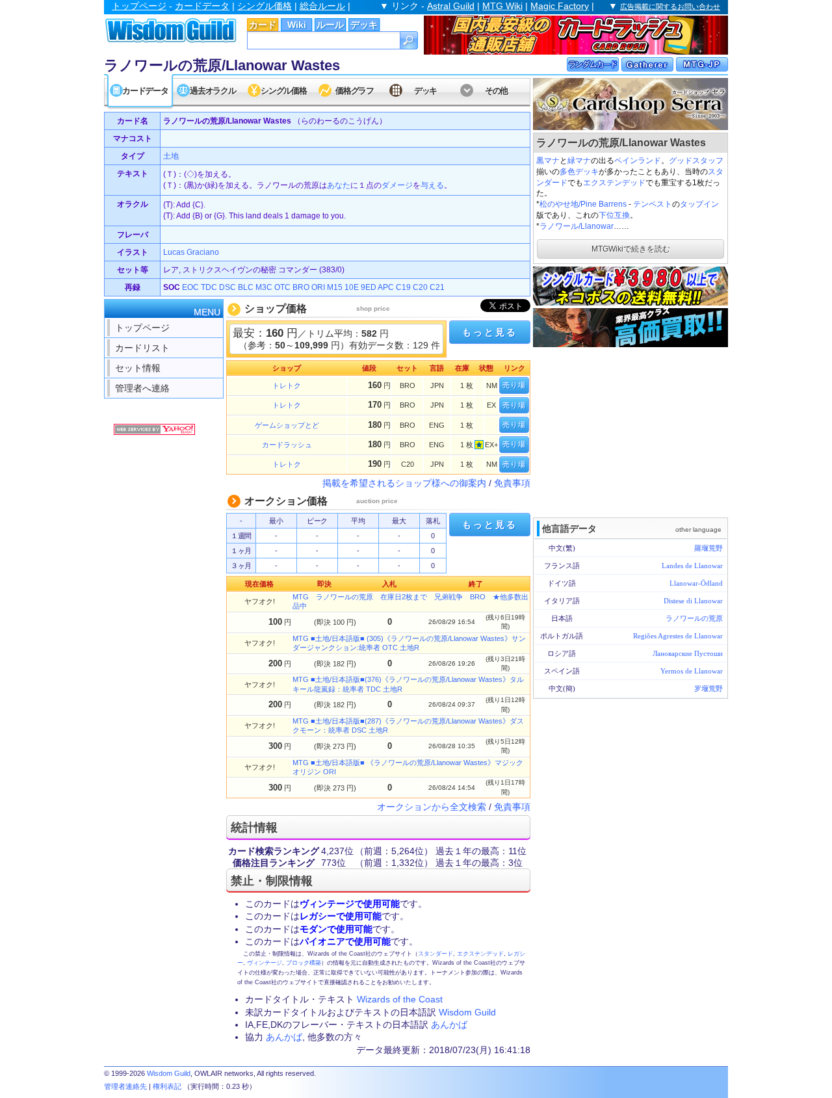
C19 (403, 287)
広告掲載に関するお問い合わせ (670, 6)
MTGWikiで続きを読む (631, 249)
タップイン (699, 204)
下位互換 (614, 215)
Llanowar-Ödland (696, 583)
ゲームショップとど (287, 425)
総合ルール (322, 6)
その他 (496, 91)
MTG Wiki (502, 6)
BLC (246, 287)
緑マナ (579, 160)
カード (262, 25)
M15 (335, 287)
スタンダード (435, 953)
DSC (227, 287)
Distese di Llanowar (693, 601)
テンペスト (652, 204)
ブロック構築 (303, 963)
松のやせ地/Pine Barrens (583, 204)
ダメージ (397, 185)
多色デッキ (579, 171)
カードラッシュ (287, 445)
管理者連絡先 (125, 1086)
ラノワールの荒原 (694, 618)
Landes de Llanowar (692, 565)
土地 (171, 156)
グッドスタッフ (696, 160)
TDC (209, 287)
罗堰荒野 (708, 688)
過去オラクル (212, 91)
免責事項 (512, 483)
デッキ (364, 25)
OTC (282, 287)
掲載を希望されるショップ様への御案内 (404, 483)
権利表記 (167, 1086)
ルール (330, 25)
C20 (420, 287)
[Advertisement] (630, 431)
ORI (318, 287)
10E (351, 287)
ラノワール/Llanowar (577, 226)
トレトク (286, 385)
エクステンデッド (614, 182)
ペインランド (637, 160)
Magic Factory (559, 6)
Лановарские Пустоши (688, 653)
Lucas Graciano (191, 252)
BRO (300, 287)
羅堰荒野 (708, 548)
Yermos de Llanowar (691, 671)
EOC (190, 287)
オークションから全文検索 (431, 807)
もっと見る (489, 332)
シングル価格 (264, 6)
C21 (437, 287)
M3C (263, 287)
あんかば (449, 1024)
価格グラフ (354, 91)
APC (386, 287)
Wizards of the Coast (400, 999)
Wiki (296, 25)
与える (432, 185)
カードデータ (202, 6)
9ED (368, 287)
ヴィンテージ (264, 963)
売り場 (514, 385)
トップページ (139, 6)
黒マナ (548, 160)
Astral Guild (450, 6)
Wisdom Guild (467, 1012)
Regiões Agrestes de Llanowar (678, 636)
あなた (338, 185)
